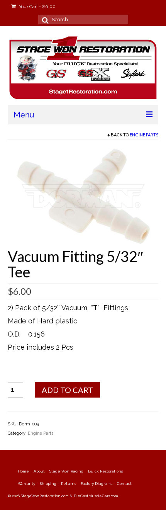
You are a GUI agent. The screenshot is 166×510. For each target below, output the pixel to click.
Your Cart (37, 6)
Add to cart (67, 389)
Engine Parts (144, 134)
